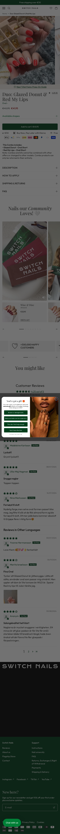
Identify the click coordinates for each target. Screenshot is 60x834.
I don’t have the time (15, 430)
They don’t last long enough (15, 424)
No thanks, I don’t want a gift (15, 434)
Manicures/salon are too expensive (16, 418)
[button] (12, 823)
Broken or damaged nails (15, 412)
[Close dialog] (56, 398)
